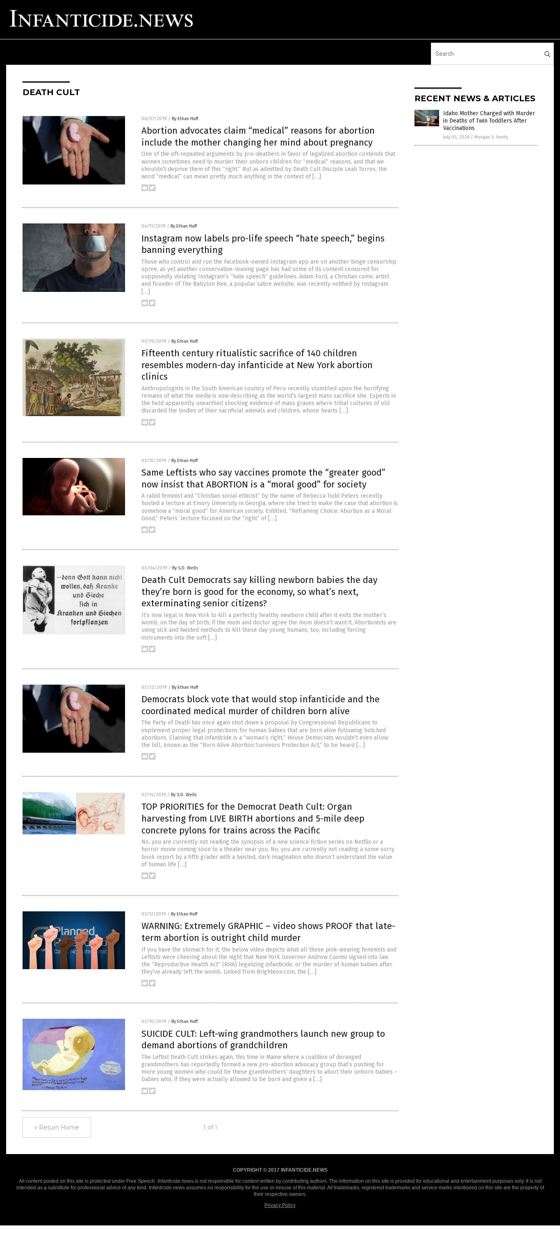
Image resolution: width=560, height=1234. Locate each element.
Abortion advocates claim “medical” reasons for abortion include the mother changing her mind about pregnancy (258, 136)
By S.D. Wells (185, 568)
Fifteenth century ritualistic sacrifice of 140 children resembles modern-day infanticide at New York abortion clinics (257, 365)
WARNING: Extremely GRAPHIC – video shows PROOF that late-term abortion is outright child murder (268, 931)
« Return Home (56, 1127)
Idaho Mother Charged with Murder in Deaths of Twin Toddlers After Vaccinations (489, 121)
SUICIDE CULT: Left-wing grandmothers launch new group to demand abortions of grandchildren (263, 1039)
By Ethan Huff (185, 118)
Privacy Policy (280, 1205)
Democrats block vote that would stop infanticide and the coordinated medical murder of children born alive (260, 705)
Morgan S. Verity (491, 137)
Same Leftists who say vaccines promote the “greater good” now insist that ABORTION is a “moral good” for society (263, 478)
